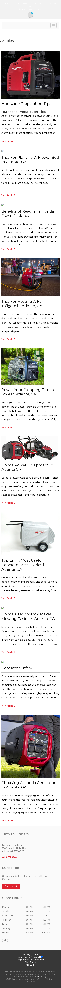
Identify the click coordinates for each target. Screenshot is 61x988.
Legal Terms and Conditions (30, 959)
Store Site (39, 9)
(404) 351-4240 (9, 857)
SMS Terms (30, 962)
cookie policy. (40, 976)
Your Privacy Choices (28, 957)
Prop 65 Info (31, 965)
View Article (7, 141)
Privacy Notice (30, 954)
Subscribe (10, 886)
